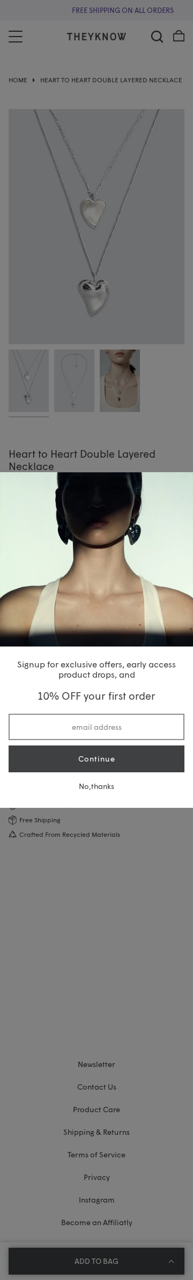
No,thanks (96, 786)
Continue (96, 758)
